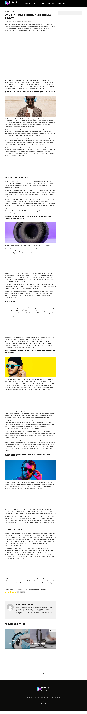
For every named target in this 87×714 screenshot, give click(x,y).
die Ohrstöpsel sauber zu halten (14, 448)
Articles (61, 3)
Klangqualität (16, 185)
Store (54, 3)
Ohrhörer (42, 433)
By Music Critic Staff (11, 21)
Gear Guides (45, 3)
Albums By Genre (31, 3)
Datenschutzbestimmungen (44, 694)
